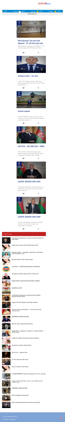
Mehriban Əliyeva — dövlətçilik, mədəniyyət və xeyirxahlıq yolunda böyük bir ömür (27, 252)
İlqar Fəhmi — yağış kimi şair (19, 352)
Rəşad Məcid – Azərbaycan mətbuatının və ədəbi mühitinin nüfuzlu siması (27, 331)
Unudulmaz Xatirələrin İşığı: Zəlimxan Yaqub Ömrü (25, 274)
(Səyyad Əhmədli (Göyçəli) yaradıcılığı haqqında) (25, 302)
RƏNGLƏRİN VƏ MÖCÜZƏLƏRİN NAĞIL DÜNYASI (26, 281)
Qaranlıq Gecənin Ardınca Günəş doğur (22, 259)
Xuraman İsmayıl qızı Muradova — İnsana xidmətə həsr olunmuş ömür (26, 310)
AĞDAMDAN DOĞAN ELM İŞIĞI (20, 316)
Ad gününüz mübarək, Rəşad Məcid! (21, 345)
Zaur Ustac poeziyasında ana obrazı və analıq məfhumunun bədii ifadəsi (28, 238)
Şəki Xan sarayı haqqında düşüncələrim (22, 324)
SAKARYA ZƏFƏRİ (17, 288)
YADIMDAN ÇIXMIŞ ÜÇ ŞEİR (19, 388)
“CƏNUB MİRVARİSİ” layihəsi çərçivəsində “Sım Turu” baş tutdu (29, 374)
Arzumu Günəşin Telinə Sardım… (21, 366)
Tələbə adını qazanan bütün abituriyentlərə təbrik (25, 245)
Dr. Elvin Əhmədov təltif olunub (20, 359)
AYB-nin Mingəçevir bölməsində (20, 395)
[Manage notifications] (61, 418)
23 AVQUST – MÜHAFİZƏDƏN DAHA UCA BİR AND (26, 266)
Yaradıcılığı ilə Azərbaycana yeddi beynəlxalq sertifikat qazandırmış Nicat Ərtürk (26, 295)
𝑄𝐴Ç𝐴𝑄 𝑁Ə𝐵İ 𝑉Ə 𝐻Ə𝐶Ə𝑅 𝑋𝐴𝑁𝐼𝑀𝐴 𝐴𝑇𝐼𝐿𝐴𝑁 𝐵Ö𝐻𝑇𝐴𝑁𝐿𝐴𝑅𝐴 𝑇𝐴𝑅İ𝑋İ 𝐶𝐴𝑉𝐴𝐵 (27, 381)
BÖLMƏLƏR (32, 14)
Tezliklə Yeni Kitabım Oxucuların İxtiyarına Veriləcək (25, 338)
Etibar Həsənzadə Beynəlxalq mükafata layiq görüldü (26, 402)
